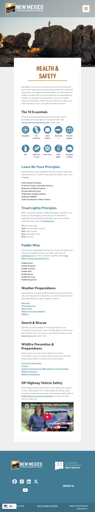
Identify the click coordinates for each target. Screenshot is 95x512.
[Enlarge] (26, 129)
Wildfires (25, 314)
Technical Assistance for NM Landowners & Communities (45, 369)
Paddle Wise (30, 245)
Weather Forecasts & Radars (33, 311)
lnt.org (26, 177)
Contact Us (68, 485)
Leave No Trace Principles (40, 167)
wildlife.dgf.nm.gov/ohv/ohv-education (37, 396)
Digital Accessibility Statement (47, 506)
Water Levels (26, 308)
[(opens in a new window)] (68, 465)
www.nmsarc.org (28, 336)
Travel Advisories (28, 306)
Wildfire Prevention (29, 371)
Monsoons (25, 303)
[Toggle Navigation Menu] (85, 8)
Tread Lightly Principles (39, 208)
